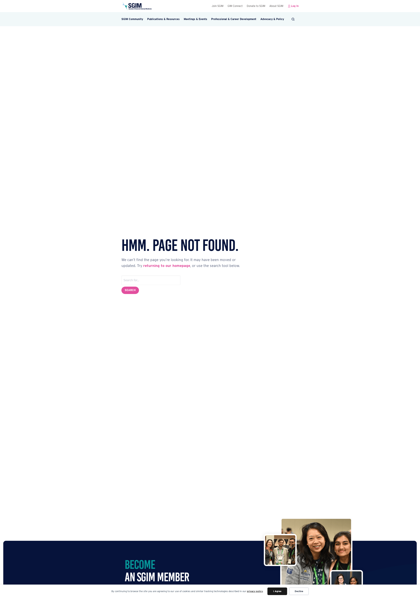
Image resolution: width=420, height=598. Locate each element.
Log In (295, 6)
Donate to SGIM (256, 6)
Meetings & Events (195, 19)
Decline (299, 591)
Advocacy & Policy (272, 19)
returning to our (157, 265)
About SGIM (276, 6)
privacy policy (255, 591)
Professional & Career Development (233, 19)
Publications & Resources (163, 19)
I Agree (277, 591)
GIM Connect (235, 6)
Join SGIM (217, 6)
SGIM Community (132, 19)
